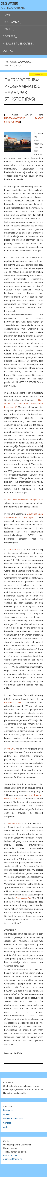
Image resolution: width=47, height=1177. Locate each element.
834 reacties (39, 74)
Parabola (28, 1174)
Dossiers (7, 1114)
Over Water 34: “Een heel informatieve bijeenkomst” (23, 403)
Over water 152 (14, 823)
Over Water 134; (23, 898)
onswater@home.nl (12, 1159)
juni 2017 (11, 748)
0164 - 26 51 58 (10, 1155)
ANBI (5, 1127)
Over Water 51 (13, 549)
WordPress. (39, 1174)
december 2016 (12, 702)
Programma (8, 1110)
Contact (7, 1123)
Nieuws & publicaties (13, 1118)
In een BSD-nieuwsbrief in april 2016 (23, 499)
